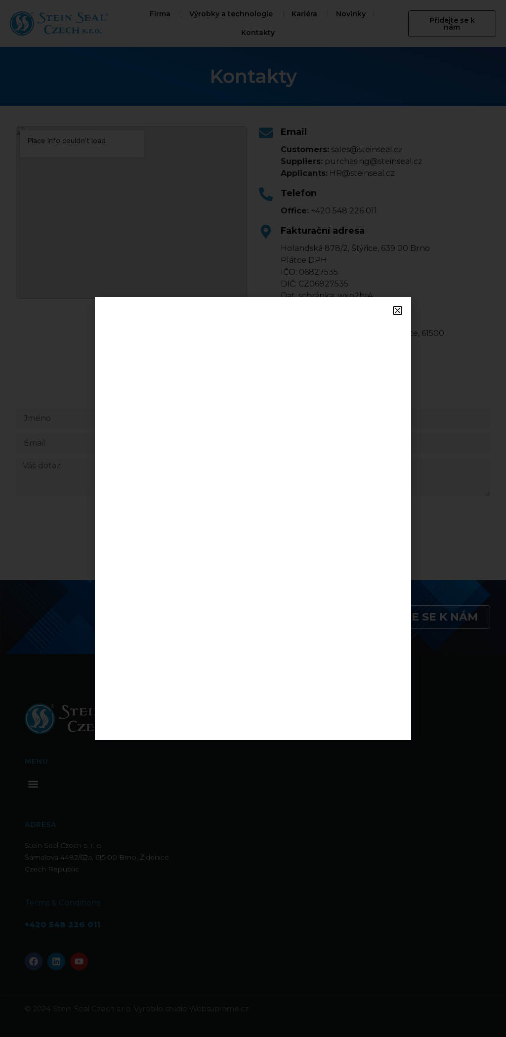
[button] (397, 310)
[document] (253, 518)
